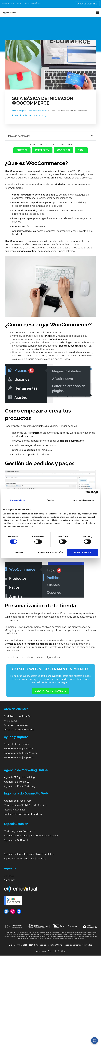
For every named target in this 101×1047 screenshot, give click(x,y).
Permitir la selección (50, 552)
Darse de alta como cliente (19, 729)
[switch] (38, 541)
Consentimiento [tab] (17, 500)
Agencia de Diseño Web (17, 800)
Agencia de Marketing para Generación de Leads (31, 835)
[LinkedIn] (6, 911)
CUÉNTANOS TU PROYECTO (50, 690)
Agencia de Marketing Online (49, 945)
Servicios (9, 725)
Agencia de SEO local (16, 840)
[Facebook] (19, 911)
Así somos (9, 880)
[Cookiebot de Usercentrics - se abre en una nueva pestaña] (86, 493)
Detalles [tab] (50, 500)
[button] (97, 12)
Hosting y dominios (14, 809)
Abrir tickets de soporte (17, 744)
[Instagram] (12, 911)
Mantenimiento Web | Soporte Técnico (25, 805)
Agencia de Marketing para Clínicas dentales (29, 854)
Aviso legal (41, 951)
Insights (22, 111)
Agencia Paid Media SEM (18, 781)
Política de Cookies (56, 951)
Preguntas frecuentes (37, 111)
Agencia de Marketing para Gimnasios (25, 858)
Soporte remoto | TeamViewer (20, 753)
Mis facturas (10, 720)
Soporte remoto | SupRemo (19, 757)
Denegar (19, 552)
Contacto (9, 875)
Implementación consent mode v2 (23, 814)
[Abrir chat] (94, 1040)
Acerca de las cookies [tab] (83, 500)
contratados (21, 725)
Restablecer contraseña (17, 716)
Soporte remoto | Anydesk (18, 748)
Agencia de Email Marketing (19, 786)
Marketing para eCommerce (19, 831)
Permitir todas (82, 552)
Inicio (14, 111)
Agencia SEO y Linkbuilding (19, 777)
